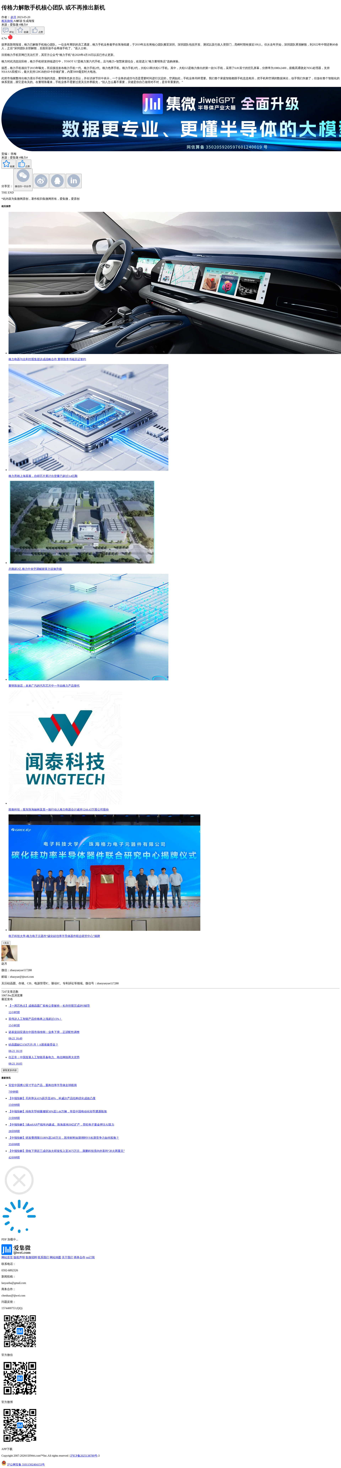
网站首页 (7, 1257)
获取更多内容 (10, 1070)
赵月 (13, 17)
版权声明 (19, 1257)
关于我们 (67, 1257)
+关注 (6, 943)
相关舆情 (7, 20)
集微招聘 (31, 1257)
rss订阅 (90, 1257)
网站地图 (55, 1257)
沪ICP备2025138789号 (83, 1455)
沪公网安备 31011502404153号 (26, 1464)
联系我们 (43, 1257)
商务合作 (79, 1257)
